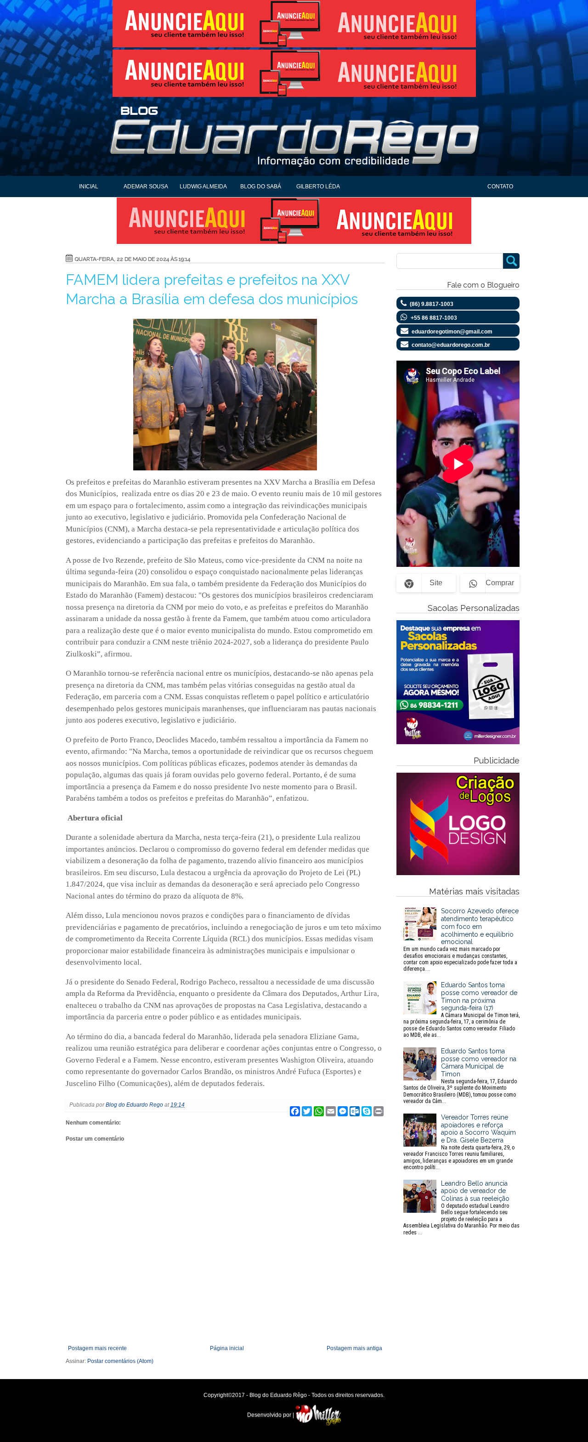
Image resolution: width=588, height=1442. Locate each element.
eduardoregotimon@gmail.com (452, 331)
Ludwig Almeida (203, 186)
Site (436, 583)
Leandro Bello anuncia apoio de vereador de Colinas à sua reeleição (461, 1208)
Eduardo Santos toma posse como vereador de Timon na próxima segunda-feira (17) (461, 1009)
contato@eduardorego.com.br (451, 345)
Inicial (88, 186)
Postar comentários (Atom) (120, 1361)
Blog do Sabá (260, 186)
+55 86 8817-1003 (434, 318)
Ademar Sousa (146, 186)
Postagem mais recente (97, 1348)
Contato (500, 186)
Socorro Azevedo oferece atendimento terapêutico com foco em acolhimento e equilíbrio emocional (461, 939)
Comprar (500, 583)
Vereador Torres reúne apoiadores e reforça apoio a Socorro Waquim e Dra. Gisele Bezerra (459, 1142)
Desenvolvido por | (271, 1415)
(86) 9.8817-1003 (431, 304)
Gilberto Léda (318, 186)
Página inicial (227, 1348)
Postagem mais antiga (354, 1348)
